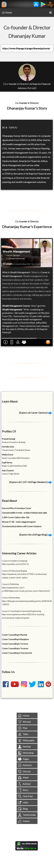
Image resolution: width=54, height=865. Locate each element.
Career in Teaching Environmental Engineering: (21, 611)
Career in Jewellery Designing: (14, 561)
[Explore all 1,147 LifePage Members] (28, 482)
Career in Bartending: (11, 597)
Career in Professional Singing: (14, 571)
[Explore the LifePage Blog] (33, 534)
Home (8, 12)
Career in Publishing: (10, 584)
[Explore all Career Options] (33, 412)
